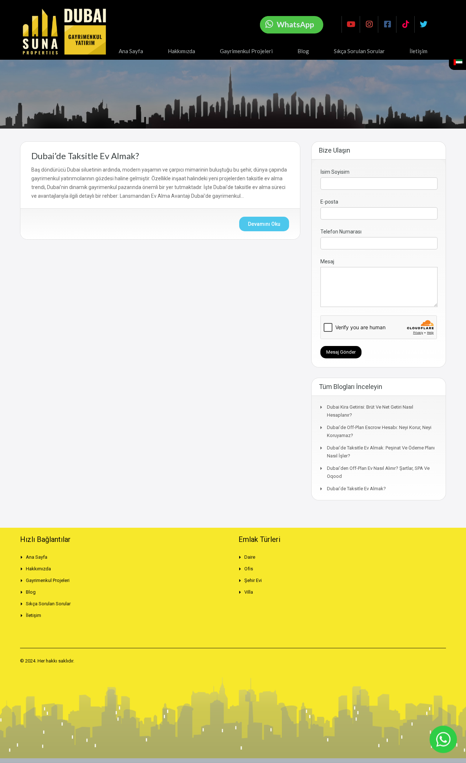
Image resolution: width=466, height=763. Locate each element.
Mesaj (327, 261)
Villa (248, 592)
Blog (303, 51)
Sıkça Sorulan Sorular (359, 51)
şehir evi (253, 580)
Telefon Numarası (341, 232)
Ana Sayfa (131, 51)
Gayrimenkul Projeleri (246, 51)
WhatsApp (295, 24)
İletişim (418, 51)
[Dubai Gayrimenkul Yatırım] (67, 32)
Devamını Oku (264, 224)
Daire (249, 557)
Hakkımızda (181, 51)
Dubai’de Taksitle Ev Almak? (85, 155)
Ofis (248, 568)
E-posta (329, 202)
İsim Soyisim (335, 172)
